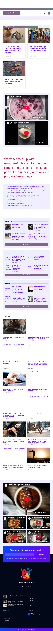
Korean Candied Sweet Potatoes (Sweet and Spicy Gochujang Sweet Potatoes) (27, 190)
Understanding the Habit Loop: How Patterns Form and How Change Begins (18, 298)
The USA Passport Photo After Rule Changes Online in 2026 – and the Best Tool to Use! (18, 258)
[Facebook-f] (44, 8)
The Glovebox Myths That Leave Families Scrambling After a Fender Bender (38, 337)
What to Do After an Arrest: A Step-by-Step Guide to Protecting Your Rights (40, 236)
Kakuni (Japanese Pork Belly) (14, 199)
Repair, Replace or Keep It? (34, 413)
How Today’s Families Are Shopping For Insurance (15, 605)
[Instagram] (48, 8)
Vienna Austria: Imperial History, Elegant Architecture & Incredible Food (25, 186)
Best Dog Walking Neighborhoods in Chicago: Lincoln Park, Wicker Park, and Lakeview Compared (18, 289)
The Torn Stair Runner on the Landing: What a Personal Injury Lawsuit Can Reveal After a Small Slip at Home (18, 236)
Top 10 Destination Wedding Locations (39, 257)
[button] (44, 13)
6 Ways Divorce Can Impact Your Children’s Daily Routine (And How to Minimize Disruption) (40, 299)
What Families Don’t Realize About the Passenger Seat (17, 226)
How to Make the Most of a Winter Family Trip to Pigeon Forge (41, 267)
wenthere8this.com (15, 188)
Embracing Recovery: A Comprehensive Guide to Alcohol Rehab (40, 288)
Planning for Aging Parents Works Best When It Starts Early (13, 389)
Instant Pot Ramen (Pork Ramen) (15, 203)
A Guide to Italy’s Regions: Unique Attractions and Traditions (16, 267)
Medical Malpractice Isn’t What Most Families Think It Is (37, 389)
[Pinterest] (49, 8)
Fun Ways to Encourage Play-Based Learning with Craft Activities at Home (38, 48)
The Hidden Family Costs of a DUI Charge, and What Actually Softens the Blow (41, 227)
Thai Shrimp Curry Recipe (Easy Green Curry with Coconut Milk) (24, 195)
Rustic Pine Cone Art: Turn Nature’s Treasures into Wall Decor (14, 81)
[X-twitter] (46, 8)
